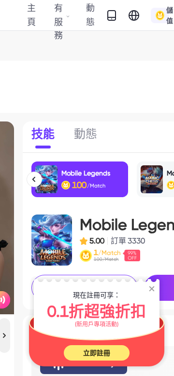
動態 (90, 15)
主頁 (31, 15)
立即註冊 (96, 353)
